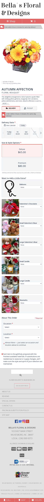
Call (8, 500)
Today (23, 125)
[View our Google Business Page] (20, 422)
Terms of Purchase (22, 494)
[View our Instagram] (23, 422)
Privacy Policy (7, 494)
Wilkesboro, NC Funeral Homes (14, 483)
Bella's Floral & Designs (21, 9)
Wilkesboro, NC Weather (11, 490)
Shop (12, 21)
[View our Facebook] (16, 422)
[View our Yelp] (27, 422)
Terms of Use (37, 494)
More (4, 103)
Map (22, 500)
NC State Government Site (32, 490)
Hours (38, 500)
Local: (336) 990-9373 (22, 438)
